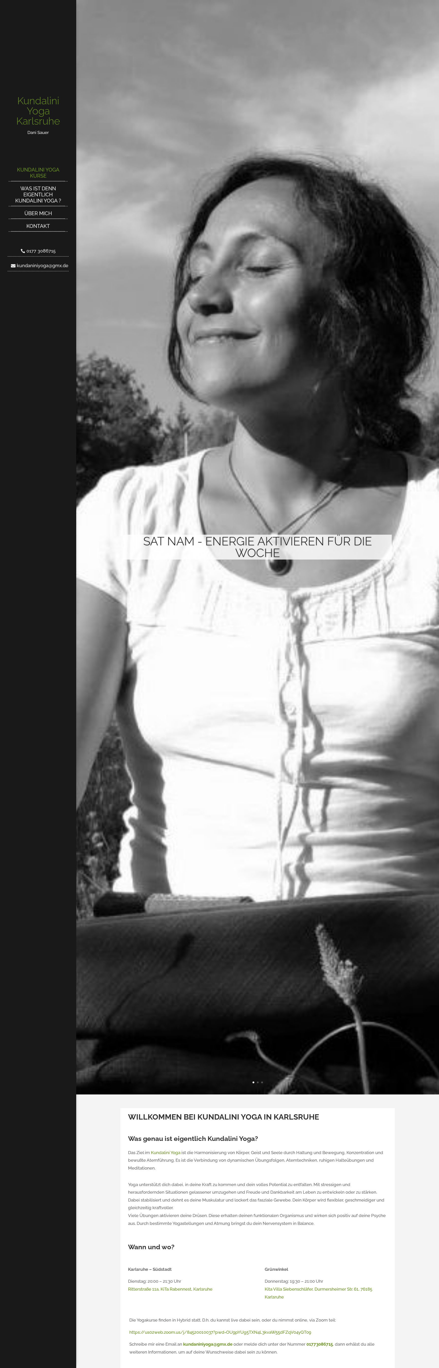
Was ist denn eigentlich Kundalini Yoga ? (38, 194)
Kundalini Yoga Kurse (38, 173)
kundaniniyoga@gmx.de (42, 265)
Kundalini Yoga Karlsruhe (38, 111)
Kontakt (38, 226)
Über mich (38, 213)
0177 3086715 (41, 251)
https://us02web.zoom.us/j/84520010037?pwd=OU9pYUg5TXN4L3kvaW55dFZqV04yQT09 (220, 1332)
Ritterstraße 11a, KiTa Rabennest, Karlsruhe (170, 1289)
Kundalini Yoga (165, 1152)
